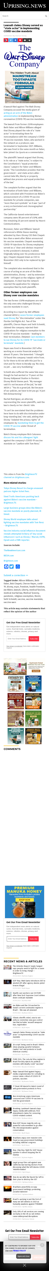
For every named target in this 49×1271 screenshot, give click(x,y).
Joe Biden (8, 590)
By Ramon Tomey (27, 1040)
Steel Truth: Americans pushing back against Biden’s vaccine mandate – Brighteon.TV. (21, 499)
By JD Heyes (26, 988)
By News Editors (27, 1013)
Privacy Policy (19, 1251)
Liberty (25, 590)
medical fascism (37, 590)
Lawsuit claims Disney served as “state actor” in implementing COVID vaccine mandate (29, 1034)
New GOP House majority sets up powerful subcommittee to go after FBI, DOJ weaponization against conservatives (27, 1126)
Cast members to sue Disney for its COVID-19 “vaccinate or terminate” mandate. (24, 340)
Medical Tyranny (31, 593)
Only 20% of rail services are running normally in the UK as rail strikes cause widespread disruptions (28, 1213)
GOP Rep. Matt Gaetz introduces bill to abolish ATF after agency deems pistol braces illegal (29, 983)
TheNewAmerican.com (14, 550)
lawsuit (17, 590)
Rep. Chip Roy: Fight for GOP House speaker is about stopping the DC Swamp (27, 1152)
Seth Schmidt (10, 599)
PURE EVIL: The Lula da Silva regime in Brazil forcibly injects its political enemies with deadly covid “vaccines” (29, 1061)
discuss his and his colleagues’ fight (21, 437)
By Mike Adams (27, 1207)
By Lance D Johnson (28, 1067)
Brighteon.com (11, 561)
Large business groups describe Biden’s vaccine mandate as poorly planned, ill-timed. (23, 511)
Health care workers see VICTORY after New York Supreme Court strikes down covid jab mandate (29, 995)
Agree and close (24, 1256)
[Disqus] (24, 785)
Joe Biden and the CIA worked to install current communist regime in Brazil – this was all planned (28, 1007)
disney (10, 586)
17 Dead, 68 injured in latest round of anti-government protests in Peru (28, 1087)
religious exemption (23, 596)
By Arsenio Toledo (28, 1081)
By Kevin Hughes (27, 976)
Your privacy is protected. (14, 646)
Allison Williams (26, 580)
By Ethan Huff (26, 1000)
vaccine (21, 599)
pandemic (8, 596)
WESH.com (9, 555)
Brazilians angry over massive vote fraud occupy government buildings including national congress (28, 1140)
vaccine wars (10, 602)
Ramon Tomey (21, 36)
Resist (37, 596)
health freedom (37, 586)
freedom (24, 586)
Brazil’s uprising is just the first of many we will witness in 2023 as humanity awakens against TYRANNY (28, 1201)
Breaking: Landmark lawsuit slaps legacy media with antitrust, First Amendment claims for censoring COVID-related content (27, 1112)
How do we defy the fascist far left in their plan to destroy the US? (28, 1178)
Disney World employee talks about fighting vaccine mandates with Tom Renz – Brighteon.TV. (24, 522)
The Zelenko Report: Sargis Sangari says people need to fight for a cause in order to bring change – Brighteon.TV (28, 969)
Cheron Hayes (29, 583)
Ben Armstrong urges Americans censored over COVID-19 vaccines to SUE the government (28, 1098)
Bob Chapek (16, 583)
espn (16, 586)
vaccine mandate (34, 599)
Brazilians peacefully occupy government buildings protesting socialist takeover (27, 1189)
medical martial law (13, 593)
